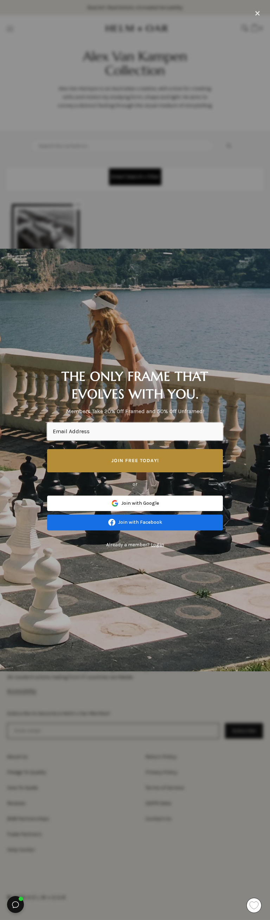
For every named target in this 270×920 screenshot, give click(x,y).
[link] (135, 503)
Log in (157, 545)
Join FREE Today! (135, 461)
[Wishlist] (254, 905)
